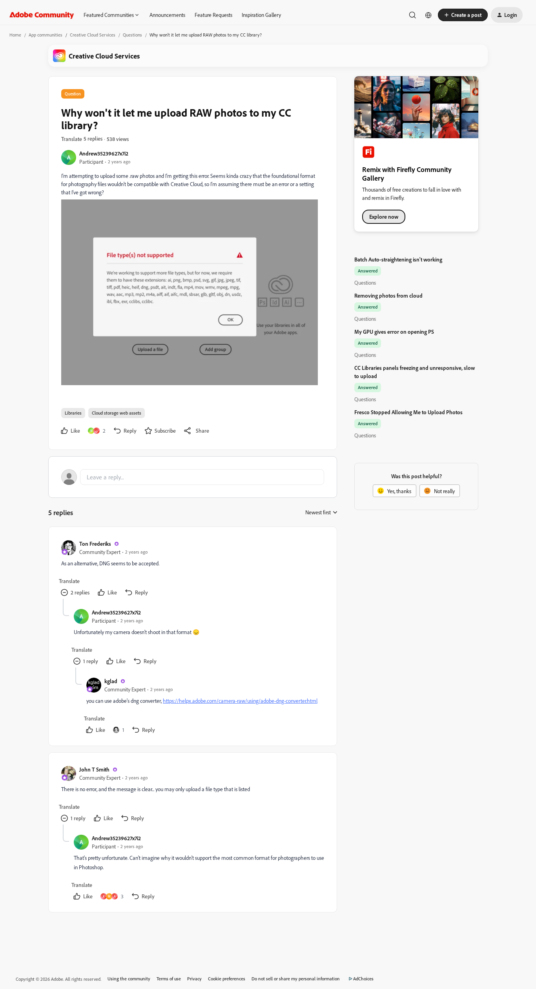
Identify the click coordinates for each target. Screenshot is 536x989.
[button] (463, 15)
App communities (45, 35)
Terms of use (169, 979)
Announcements (167, 14)
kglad (110, 681)
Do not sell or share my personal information (296, 979)
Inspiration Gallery (261, 14)
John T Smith (94, 769)
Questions (132, 35)
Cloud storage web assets (116, 413)
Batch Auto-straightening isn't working (398, 259)
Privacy (194, 979)
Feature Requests (213, 14)
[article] (192, 569)
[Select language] (428, 15)
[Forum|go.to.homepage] (41, 15)
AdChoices (363, 979)
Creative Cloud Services (92, 35)
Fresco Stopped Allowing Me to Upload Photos (408, 412)
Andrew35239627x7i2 (103, 153)
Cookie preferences (226, 979)
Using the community (129, 979)
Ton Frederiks (95, 543)
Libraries (73, 413)
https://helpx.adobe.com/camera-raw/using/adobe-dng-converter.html (240, 700)
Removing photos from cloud (388, 295)
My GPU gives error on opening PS (394, 331)
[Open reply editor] (193, 477)
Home (15, 35)
